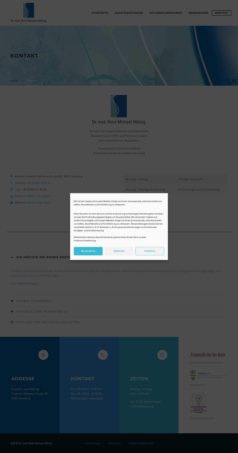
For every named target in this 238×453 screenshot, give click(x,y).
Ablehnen (119, 251)
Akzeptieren (88, 251)
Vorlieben (149, 251)
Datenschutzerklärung (85, 240)
